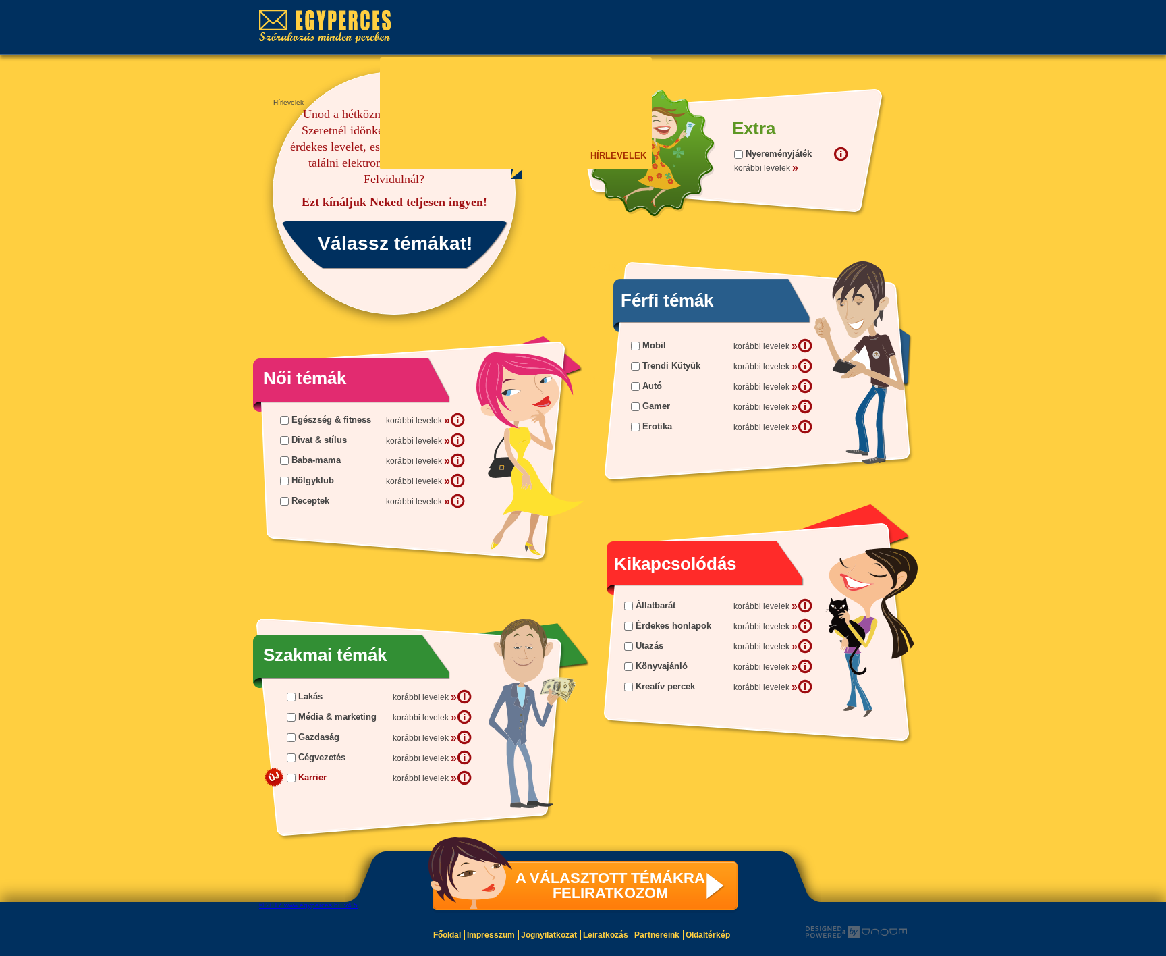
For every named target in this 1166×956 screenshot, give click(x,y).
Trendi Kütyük (671, 366)
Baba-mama (316, 460)
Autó (652, 386)
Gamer (656, 406)
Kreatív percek (665, 686)
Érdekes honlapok (673, 625)
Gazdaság (318, 737)
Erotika (657, 426)
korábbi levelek (765, 346)
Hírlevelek (617, 156)
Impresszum (491, 935)
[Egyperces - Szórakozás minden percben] (331, 27)
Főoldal (447, 935)
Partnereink (656, 935)
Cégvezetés (321, 757)
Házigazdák (617, 268)
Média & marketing (337, 717)
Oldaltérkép (708, 935)
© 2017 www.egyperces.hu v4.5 (308, 905)
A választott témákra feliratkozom (610, 885)
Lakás (310, 696)
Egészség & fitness (331, 420)
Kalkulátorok (625, 380)
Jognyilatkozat (549, 935)
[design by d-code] (856, 932)
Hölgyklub (313, 480)
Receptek (310, 501)
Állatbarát (655, 605)
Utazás (649, 646)
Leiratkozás (605, 935)
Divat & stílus (319, 440)
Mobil (654, 345)
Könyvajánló (662, 666)
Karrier (312, 777)
